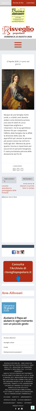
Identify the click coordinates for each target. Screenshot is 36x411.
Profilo (6, 347)
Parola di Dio (18, 3)
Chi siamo (6, 397)
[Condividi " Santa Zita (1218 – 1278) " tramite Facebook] (14, 169)
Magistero (5, 3)
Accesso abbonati (10, 338)
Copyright (28, 403)
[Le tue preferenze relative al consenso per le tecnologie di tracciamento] (32, 407)
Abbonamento (26, 397)
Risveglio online (9, 342)
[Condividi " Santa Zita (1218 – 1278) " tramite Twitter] (18, 169)
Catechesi (30, 3)
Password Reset (9, 403)
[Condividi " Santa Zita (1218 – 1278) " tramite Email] (22, 169)
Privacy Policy (18, 406)
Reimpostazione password (13, 352)
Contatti (15, 397)
